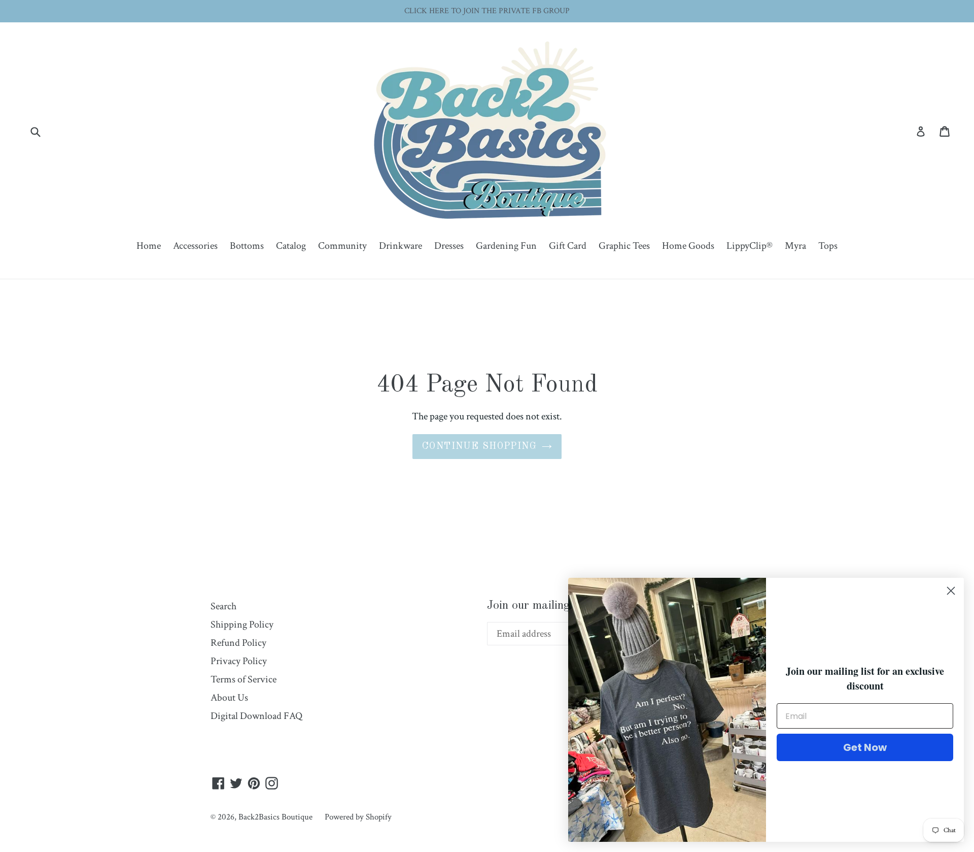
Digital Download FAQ (256, 716)
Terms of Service (243, 679)
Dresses (449, 245)
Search (223, 606)
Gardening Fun (506, 245)
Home (148, 245)
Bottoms (247, 245)
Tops (828, 245)
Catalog (291, 245)
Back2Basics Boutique (275, 817)
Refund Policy (238, 642)
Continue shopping (479, 446)
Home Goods (688, 245)
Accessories (195, 245)
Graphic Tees (624, 245)
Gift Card (567, 245)
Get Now (865, 747)
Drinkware (400, 245)
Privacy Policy (239, 661)
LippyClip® (749, 245)
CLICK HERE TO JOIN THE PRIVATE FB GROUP (487, 11)
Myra (795, 245)
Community (342, 245)
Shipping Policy (242, 624)
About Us (229, 697)
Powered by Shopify (358, 817)
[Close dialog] (951, 591)
